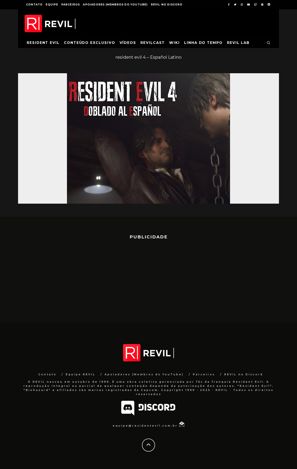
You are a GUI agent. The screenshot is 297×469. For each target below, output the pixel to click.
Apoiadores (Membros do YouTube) (115, 4)
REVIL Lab (238, 43)
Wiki (174, 43)
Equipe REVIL (80, 374)
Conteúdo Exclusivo (89, 43)
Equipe (52, 4)
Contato (34, 4)
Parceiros (70, 4)
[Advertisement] (148, 278)
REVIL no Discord (166, 4)
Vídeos (128, 43)
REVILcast (152, 43)
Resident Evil (43, 43)
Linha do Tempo (203, 43)
